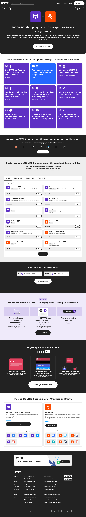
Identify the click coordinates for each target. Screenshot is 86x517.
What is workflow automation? (50, 486)
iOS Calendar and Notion (29, 481)
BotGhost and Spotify (29, 489)
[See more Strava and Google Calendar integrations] (50, 435)
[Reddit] (71, 511)
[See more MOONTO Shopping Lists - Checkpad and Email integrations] (22, 435)
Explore (59, 3)
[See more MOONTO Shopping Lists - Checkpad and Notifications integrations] (34, 435)
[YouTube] (61, 511)
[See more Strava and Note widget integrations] (74, 442)
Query (13, 222)
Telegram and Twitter (28, 499)
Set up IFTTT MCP (43, 152)
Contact (35, 511)
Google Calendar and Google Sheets (32, 484)
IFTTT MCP (16, 486)
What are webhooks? (48, 491)
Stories (15, 481)
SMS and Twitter (27, 491)
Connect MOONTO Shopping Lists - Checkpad (18, 424)
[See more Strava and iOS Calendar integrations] (74, 435)
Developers (16, 511)
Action (51, 200)
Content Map (16, 491)
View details (9, 193)
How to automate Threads (49, 497)
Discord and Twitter (28, 502)
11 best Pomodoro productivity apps (52, 494)
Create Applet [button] (43, 281)
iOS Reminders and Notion (30, 494)
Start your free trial (43, 384)
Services (16, 478)
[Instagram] (58, 511)
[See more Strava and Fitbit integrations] (50, 442)
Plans (65, 3)
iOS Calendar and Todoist (30, 497)
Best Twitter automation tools (50, 481)
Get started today (43, 46)
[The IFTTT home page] (4, 3)
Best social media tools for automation (52, 502)
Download (47, 421)
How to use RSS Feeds (49, 489)
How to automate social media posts (52, 499)
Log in (70, 3)
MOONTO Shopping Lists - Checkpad (36, 27)
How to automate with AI (49, 478)
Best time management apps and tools (52, 484)
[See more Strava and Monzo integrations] (62, 442)
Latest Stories (48, 476)
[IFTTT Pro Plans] (18, 221)
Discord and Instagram (29, 478)
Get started (79, 3)
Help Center (16, 489)
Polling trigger (15, 188)
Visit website (8, 420)
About (45, 511)
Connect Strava (51, 425)
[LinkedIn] (55, 511)
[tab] (8, 178)
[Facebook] (51, 511)
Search (15, 494)
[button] (43, 332)
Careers (22, 511)
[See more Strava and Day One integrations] (62, 435)
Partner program (28, 511)
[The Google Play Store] (68, 479)
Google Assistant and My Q (30, 486)
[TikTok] (68, 511)
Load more (43, 254)
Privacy (40, 511)
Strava (69, 27)
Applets (15, 484)
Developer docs (17, 499)
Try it (39, 193)
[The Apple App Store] (68, 476)
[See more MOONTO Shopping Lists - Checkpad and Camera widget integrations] (11, 442)
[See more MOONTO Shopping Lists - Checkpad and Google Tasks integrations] (11, 435)
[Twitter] (64, 511)
